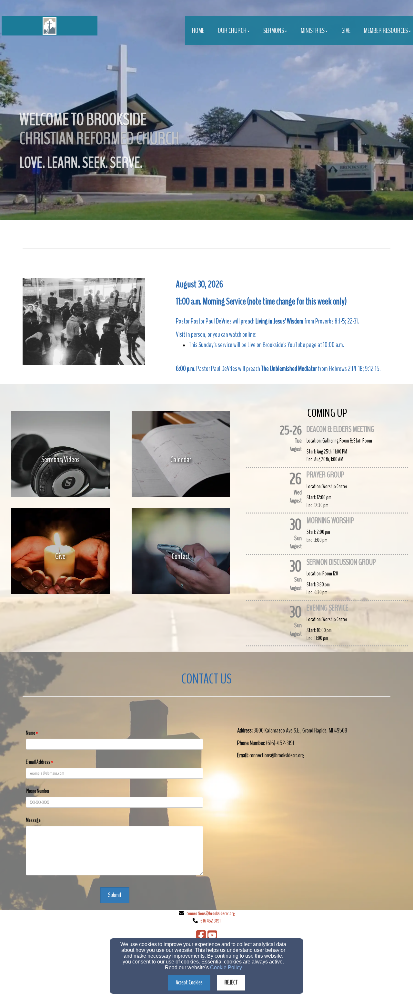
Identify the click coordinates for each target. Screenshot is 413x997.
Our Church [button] (232, 30)
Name (30, 733)
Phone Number (37, 791)
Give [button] (345, 30)
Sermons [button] (273, 30)
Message (33, 820)
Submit (115, 895)
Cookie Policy (226, 967)
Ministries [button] (313, 30)
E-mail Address (38, 762)
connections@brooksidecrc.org (210, 913)
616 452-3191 (210, 920)
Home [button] (198, 30)
